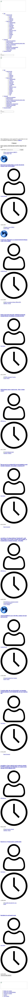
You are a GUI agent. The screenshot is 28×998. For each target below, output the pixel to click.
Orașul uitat (9, 46)
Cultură (11, 24)
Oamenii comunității (11, 48)
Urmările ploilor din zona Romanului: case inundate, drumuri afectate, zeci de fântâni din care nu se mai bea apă (14, 692)
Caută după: (3, 149)
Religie (10, 33)
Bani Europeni (9, 42)
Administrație (12, 22)
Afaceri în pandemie (11, 40)
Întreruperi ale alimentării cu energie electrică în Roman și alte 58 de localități (12, 165)
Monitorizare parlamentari (12, 47)
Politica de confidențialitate (9, 992)
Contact (5, 994)
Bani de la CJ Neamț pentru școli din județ (11, 841)
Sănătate (11, 34)
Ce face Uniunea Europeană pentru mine (15, 43)
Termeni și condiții (7, 993)
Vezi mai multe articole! (6, 975)
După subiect (9, 21)
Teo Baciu (3, 346)
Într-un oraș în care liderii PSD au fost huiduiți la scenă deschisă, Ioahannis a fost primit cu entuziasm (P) (14, 465)
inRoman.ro (3, 421)
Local (10, 16)
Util (10, 38)
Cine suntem (6, 996)
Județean (11, 18)
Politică (11, 31)
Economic (11, 25)
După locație (9, 14)
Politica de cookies (7, 991)
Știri (4, 13)
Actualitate (11, 27)
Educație (11, 26)
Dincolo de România (11, 44)
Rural (10, 17)
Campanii (5, 39)
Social (10, 35)
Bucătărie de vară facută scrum (8, 915)
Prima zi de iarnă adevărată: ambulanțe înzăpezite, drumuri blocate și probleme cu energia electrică (13, 315)
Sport (10, 37)
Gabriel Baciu (4, 196)
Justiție (10, 29)
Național (11, 20)
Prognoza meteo (7, 51)
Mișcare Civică (12, 30)
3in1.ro (20, 140)
